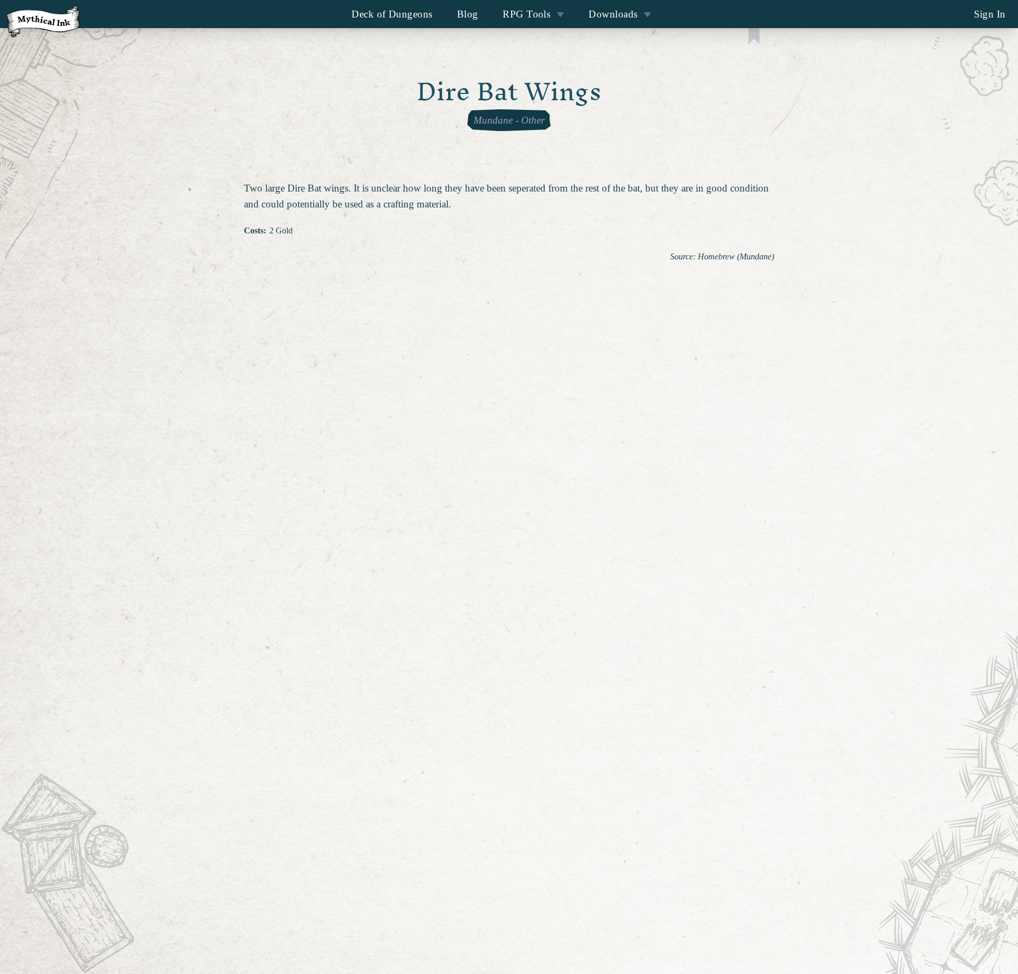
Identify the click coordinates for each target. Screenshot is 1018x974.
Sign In (990, 14)
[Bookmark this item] (754, 37)
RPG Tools (526, 14)
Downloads (613, 14)
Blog (467, 14)
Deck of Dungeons (392, 14)
